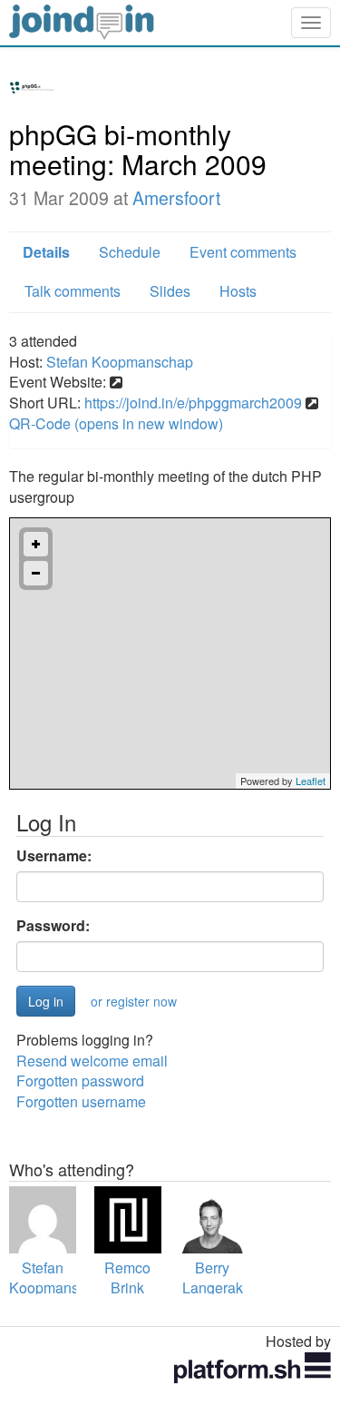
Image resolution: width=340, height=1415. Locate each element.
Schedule (129, 251)
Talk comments (72, 290)
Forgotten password (80, 1080)
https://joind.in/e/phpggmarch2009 (193, 402)
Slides (170, 290)
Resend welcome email (92, 1060)
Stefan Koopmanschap (119, 361)
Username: (54, 856)
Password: (53, 926)
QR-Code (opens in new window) (116, 423)
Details (46, 251)
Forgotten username (81, 1101)
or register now (134, 1001)
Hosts (238, 290)
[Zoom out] (36, 573)
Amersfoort (176, 198)
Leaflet (310, 780)
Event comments (242, 251)
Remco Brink (127, 1278)
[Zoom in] (36, 544)
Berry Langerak (212, 1278)
